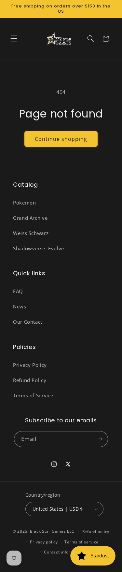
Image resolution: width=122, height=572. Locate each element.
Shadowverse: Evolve (38, 248)
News (19, 306)
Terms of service (81, 542)
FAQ (18, 291)
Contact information (64, 552)
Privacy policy (44, 542)
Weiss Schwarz (30, 233)
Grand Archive (30, 218)
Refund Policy (29, 380)
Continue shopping (61, 139)
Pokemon (24, 202)
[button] (13, 38)
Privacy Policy (30, 365)
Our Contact (27, 321)
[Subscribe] (100, 439)
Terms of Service (33, 395)
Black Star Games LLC (52, 531)
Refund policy (96, 531)
